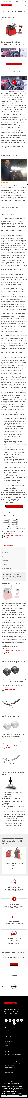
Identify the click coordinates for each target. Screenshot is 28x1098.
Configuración (19, 1093)
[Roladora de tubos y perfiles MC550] (14, 30)
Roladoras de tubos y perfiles (8, 17)
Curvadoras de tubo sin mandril (11, 1058)
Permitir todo (20, 1095)
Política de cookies (12, 1093)
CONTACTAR (7, 1047)
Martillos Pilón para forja (10, 1067)
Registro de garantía (9, 1036)
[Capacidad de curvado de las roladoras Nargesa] (10, 522)
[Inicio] (6, 5)
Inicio (2, 15)
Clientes (6, 1045)
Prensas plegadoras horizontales (12, 1076)
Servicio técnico (8, 1034)
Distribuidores (8, 1043)
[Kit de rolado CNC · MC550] (11, 593)
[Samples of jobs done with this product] (14, 52)
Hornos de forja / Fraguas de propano (13, 1061)
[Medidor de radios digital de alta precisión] (11, 783)
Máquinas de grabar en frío (10, 1074)
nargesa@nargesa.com (9, 1015)
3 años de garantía (15, 68)
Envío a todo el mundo (15, 71)
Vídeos (6, 1032)
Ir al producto (14, 868)
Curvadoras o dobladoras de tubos (12, 1059)
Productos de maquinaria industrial (12, 15)
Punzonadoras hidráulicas (10, 1077)
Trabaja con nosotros (7, 1)
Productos (7, 1030)
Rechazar (7, 1095)
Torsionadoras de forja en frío (11, 1079)
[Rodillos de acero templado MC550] (11, 671)
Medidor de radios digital (10, 1069)
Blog (6, 1037)
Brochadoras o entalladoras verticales (13, 1054)
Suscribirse (14, 964)
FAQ (6, 1039)
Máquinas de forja (9, 1072)
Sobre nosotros (8, 1041)
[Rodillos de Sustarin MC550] (11, 725)
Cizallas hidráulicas (9, 1056)
